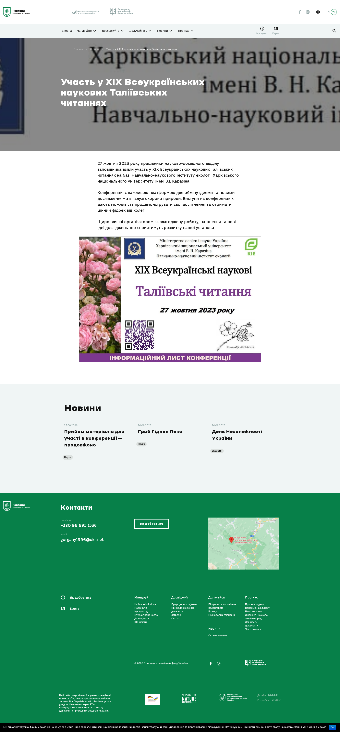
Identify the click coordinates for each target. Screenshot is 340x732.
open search (334, 30)
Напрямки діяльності (257, 608)
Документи (251, 625)
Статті (174, 618)
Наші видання (253, 611)
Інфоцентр (262, 33)
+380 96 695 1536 (79, 525)
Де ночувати (141, 618)
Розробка (269, 700)
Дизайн (261, 695)
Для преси (251, 622)
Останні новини (217, 635)
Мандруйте (84, 30)
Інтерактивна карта (146, 615)
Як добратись (152, 523)
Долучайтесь (138, 30)
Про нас (183, 30)
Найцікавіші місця (145, 604)
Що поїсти (140, 622)
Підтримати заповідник (222, 604)
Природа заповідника (184, 604)
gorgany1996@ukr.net (82, 539)
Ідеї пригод (141, 611)
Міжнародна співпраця (222, 615)
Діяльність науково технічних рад (256, 617)
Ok (332, 727)
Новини (162, 30)
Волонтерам (215, 608)
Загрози (176, 615)
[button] (318, 12)
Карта (275, 33)
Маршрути (140, 608)
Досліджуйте (110, 30)
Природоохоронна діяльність (182, 610)
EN (328, 12)
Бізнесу (212, 611)
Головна (66, 30)
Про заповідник (254, 604)
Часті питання (253, 629)
